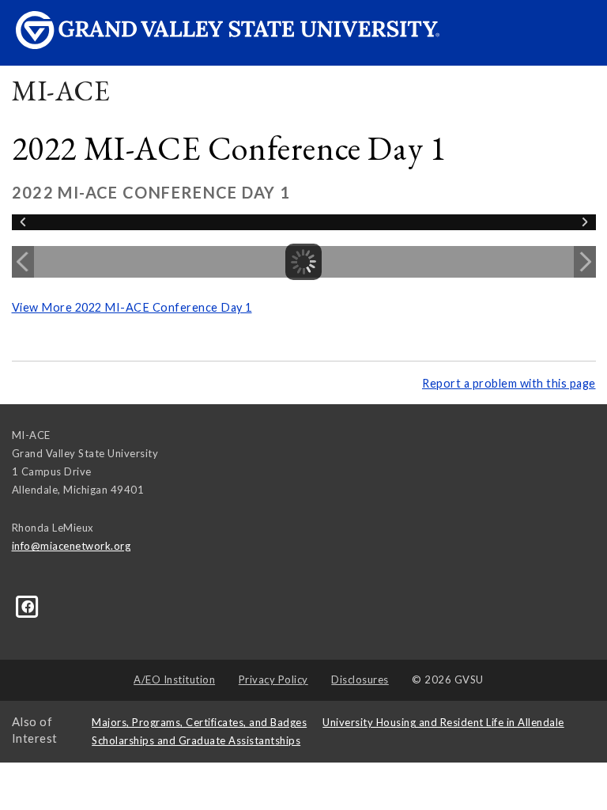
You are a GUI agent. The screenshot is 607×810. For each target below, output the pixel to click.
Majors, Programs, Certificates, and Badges (199, 722)
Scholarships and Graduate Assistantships (196, 740)
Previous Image (23, 262)
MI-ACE (61, 90)
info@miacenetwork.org (71, 545)
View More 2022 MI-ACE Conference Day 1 (132, 307)
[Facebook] (28, 606)
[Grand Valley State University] (227, 40)
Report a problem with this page (509, 383)
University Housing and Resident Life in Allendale (443, 722)
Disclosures (360, 679)
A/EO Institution (174, 679)
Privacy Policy (273, 679)
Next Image (585, 262)
